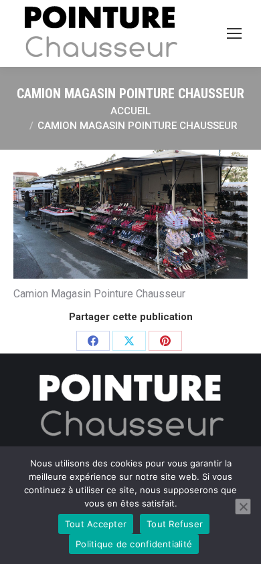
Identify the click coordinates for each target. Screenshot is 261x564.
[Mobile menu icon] (234, 33)
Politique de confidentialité (134, 544)
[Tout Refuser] (243, 507)
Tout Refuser (175, 524)
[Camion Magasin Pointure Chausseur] (130, 214)
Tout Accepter (95, 524)
